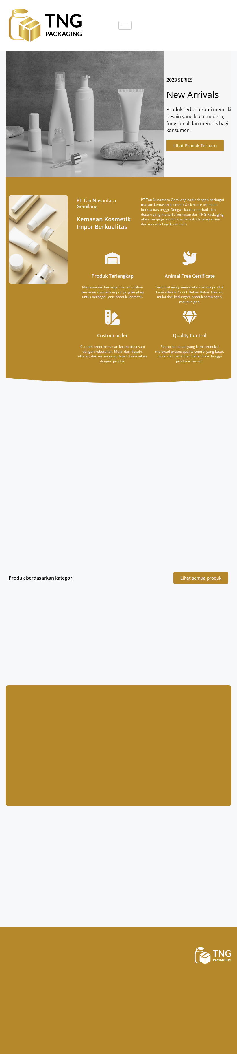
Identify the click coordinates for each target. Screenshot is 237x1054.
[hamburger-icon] (125, 25)
